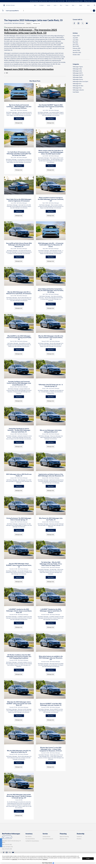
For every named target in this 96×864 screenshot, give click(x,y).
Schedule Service (46, 836)
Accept (88, 858)
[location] (66, 1)
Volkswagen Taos (77, 88)
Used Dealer (76, 92)
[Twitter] (82, 23)
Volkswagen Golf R (77, 73)
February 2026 (76, 48)
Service (45, 834)
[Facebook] (74, 23)
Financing (63, 834)
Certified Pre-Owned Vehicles (32, 841)
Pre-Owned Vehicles (30, 838)
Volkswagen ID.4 (77, 83)
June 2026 (75, 40)
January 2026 (76, 50)
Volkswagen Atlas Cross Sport (80, 81)
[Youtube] (86, 23)
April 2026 (75, 44)
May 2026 (75, 42)
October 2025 (76, 54)
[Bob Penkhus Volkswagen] (9, 5)
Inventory (29, 834)
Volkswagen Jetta (36, 23)
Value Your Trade (63, 838)
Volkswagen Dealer (77, 77)
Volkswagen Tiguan (78, 66)
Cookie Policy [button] (14, 859)
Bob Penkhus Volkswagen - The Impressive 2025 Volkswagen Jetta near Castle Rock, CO (30, 31)
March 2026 (76, 46)
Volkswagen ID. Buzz (78, 85)
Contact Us (8, 837)
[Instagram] (78, 23)
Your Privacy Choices (47, 862)
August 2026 (76, 35)
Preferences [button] (45, 859)
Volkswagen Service (78, 79)
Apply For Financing (64, 836)
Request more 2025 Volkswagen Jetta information (29, 69)
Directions (79, 838)
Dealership (80, 834)
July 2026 (75, 37)
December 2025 (77, 52)
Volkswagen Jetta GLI (78, 90)
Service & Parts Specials (48, 838)
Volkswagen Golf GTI (78, 75)
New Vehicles (29, 836)
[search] (94, 5)
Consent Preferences (1, 843)
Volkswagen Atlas (77, 69)
